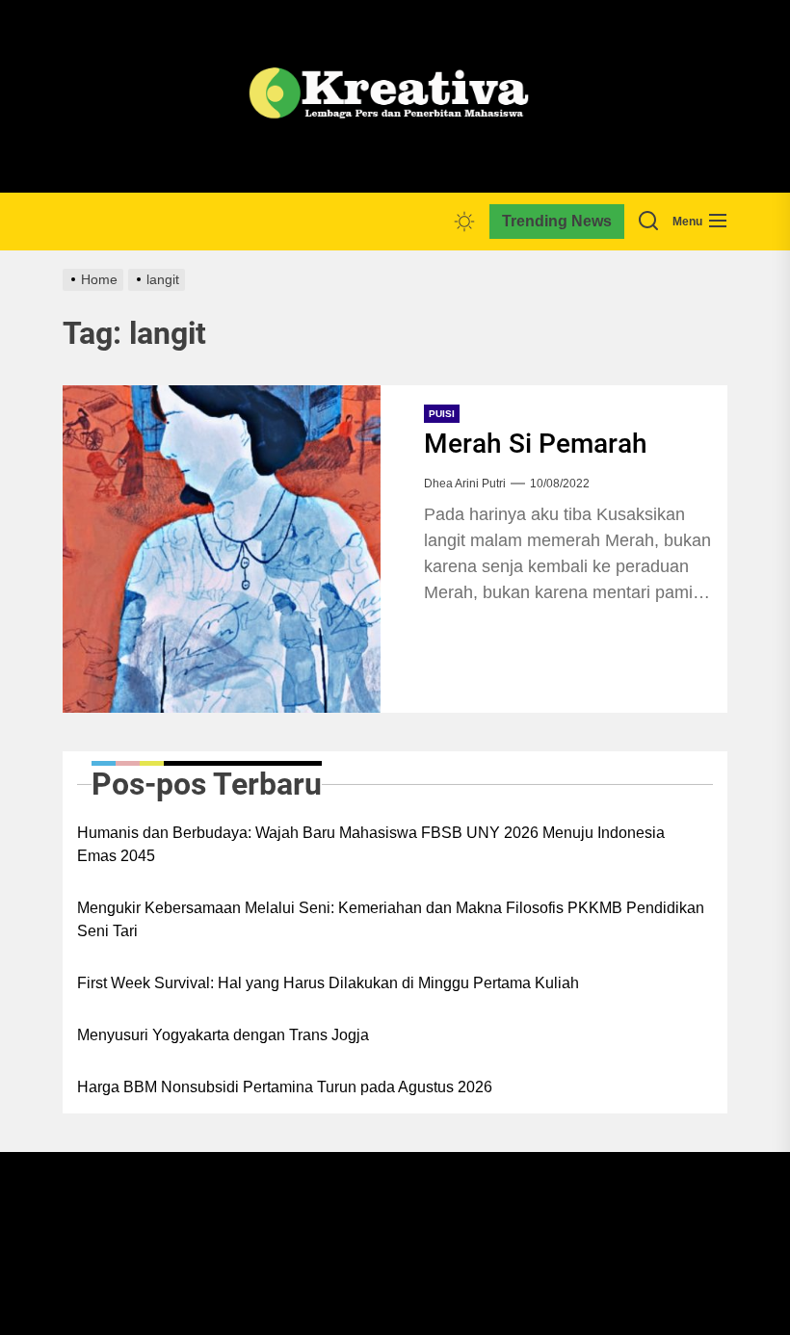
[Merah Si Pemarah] (222, 549)
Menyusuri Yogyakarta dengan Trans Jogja (223, 1035)
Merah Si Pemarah (535, 443)
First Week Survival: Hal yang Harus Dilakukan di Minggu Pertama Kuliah (328, 983)
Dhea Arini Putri (465, 483)
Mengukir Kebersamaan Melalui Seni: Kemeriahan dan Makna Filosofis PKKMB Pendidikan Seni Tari (390, 919)
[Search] (648, 221)
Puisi (442, 413)
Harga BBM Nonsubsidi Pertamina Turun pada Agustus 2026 (284, 1087)
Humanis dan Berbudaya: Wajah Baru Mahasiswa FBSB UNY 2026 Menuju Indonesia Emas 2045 (371, 844)
